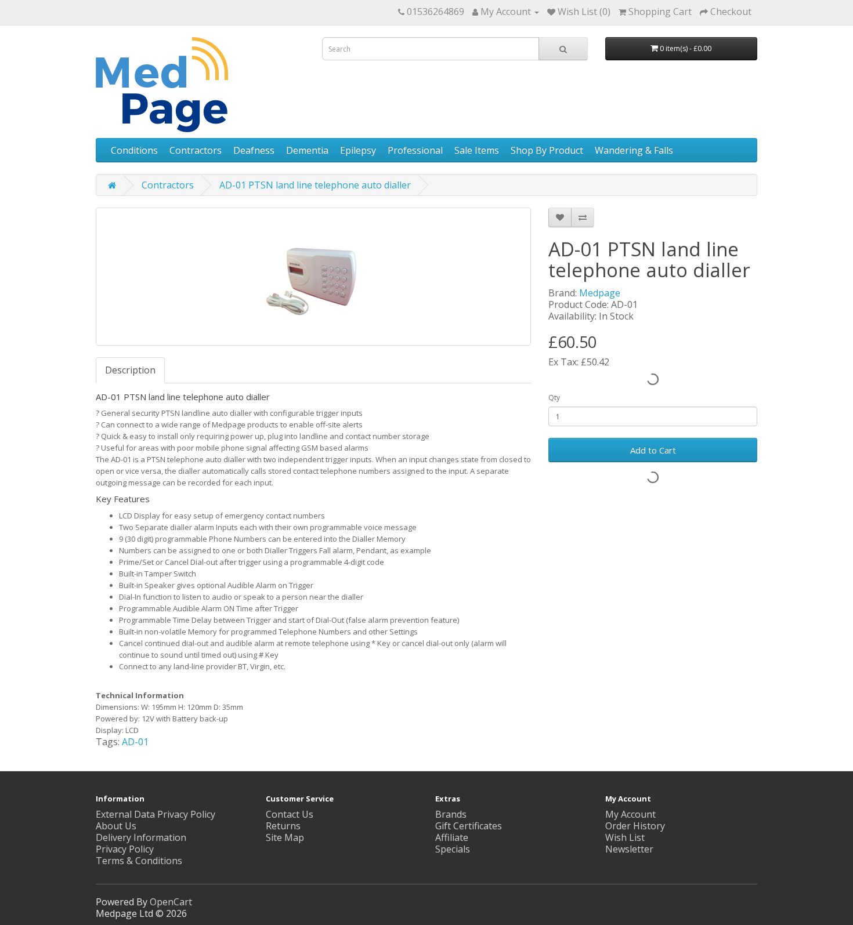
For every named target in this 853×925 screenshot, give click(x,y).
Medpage (599, 292)
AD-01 (135, 741)
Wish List (625, 837)
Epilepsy (358, 150)
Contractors (195, 150)
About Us (116, 825)
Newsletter (629, 849)
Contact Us (289, 814)
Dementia (307, 150)
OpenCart (171, 901)
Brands (451, 814)
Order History (635, 825)
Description (130, 370)
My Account (630, 814)
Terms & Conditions (139, 860)
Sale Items (476, 150)
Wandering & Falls (634, 150)
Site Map (285, 837)
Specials (452, 849)
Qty (554, 397)
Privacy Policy (125, 849)
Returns (283, 825)
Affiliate (451, 837)
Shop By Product (547, 150)
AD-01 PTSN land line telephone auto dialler (315, 185)
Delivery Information (141, 837)
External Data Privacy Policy (155, 814)
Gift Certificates (468, 825)
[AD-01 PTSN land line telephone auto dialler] (313, 277)
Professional (415, 150)
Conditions (134, 150)
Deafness (253, 150)
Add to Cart (653, 450)
